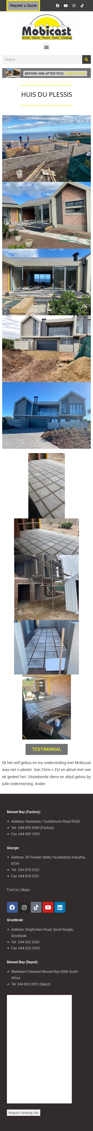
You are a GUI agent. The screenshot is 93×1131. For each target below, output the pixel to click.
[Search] (86, 59)
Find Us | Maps (18, 890)
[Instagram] (74, 5)
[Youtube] (65, 5)
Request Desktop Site (23, 1113)
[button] (46, 47)
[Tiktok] (82, 5)
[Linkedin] (60, 907)
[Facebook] (57, 5)
